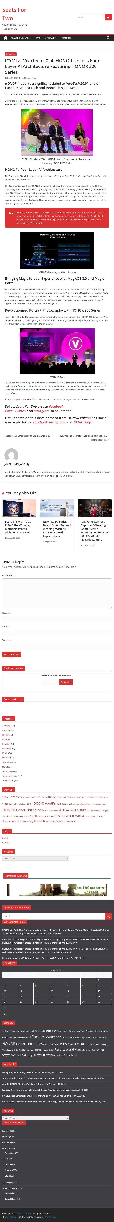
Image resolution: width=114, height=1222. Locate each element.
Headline (6, 744)
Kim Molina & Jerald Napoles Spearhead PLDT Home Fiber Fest (84, 437)
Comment (8, 575)
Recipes (51, 816)
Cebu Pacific (62, 797)
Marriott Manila (95, 811)
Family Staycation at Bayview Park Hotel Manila (24, 1072)
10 (5, 991)
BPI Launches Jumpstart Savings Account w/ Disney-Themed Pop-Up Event (37, 1095)
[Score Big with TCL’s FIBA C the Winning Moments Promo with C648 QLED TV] (19, 501)
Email (6, 626)
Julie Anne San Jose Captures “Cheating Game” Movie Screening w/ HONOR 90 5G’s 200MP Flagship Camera (95, 530)
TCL (19, 821)
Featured (66, 38)
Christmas (90, 797)
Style (4, 766)
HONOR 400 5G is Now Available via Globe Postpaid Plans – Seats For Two (37, 930)
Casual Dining (49, 797)
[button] (29, 38)
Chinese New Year (76, 797)
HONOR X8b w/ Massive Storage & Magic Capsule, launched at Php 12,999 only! (39, 942)
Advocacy (6, 725)
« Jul (4, 1014)
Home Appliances (99, 804)
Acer (14, 797)
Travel (38, 821)
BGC (35, 797)
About (5, 838)
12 (36, 991)
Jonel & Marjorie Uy (28, 78)
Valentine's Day (60, 821)
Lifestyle (49, 38)
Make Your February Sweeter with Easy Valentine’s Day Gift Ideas (53, 958)
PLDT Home (35, 816)
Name (6, 613)
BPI (39, 797)
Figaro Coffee (20, 804)
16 (99, 991)
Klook (72, 810)
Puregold (45, 816)
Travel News (8, 780)
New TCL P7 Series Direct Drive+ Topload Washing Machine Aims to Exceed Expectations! (57, 529)
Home (88, 804)
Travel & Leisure (19, 38)
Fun (4, 739)
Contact (5, 842)
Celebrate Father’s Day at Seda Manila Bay (28, 435)
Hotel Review (54, 810)
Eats (38, 38)
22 (83, 996)
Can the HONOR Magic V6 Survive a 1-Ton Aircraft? (26, 1084)
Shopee (100, 816)
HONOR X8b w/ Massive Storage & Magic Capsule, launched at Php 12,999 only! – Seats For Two (47, 948)
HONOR (8, 809)
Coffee (5, 803)
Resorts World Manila (69, 816)
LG (88, 810)
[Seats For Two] (5, 38)
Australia (29, 797)
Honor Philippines (29, 810)
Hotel (45, 810)
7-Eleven (6, 797)
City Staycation (101, 797)
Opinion (6, 757)
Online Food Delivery (21, 816)
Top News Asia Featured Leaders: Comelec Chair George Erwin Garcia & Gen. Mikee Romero (45, 1078)
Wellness (72, 821)
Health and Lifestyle (78, 804)
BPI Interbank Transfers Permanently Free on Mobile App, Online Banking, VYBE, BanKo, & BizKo (47, 1101)
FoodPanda (52, 803)
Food (28, 803)
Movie (5, 753)
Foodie (5, 734)
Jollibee (64, 810)
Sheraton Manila (90, 816)
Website (6, 640)
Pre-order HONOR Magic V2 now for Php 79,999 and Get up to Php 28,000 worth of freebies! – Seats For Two (53, 939)
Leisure (80, 810)
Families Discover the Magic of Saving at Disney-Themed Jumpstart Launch (37, 1090)
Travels (48, 821)
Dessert (12, 804)
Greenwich (66, 804)
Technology (10, 54)
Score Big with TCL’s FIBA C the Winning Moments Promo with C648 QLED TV (18, 527)
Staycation (7, 762)
